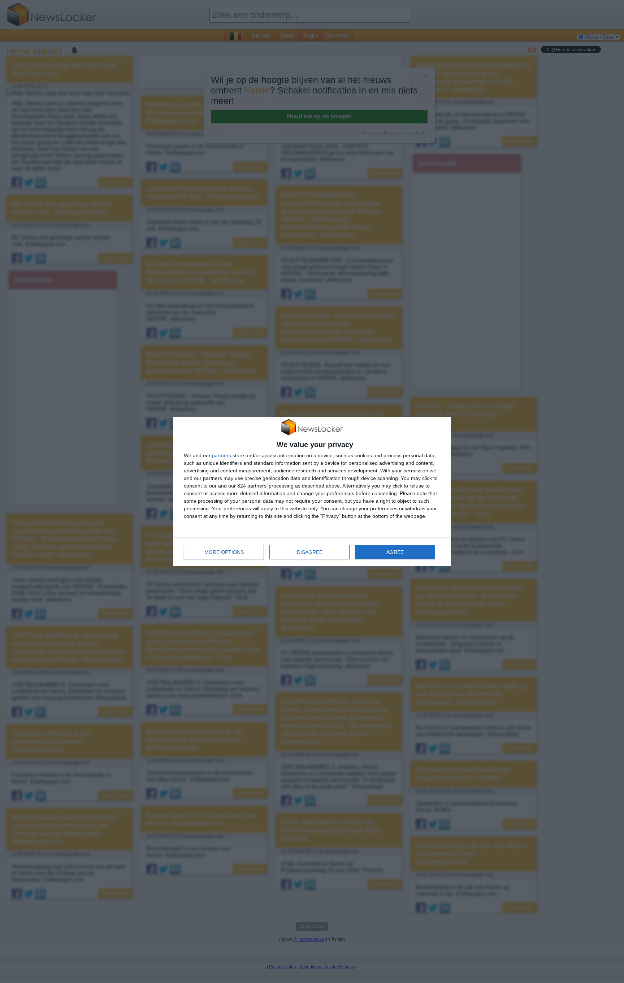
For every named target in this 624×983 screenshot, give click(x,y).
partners (221, 455)
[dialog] (312, 491)
